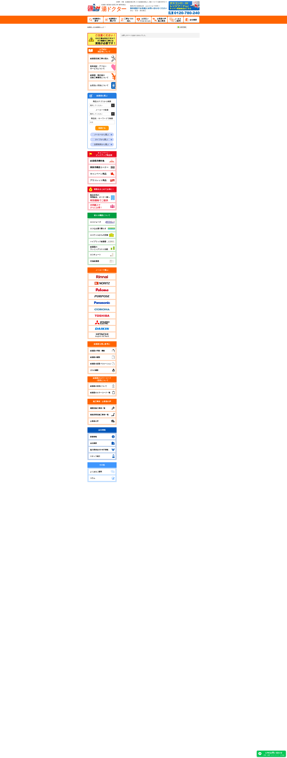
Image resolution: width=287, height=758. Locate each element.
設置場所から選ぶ (101, 144)
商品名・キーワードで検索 (102, 118)
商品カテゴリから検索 (102, 101)
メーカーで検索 (102, 110)
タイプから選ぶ (101, 139)
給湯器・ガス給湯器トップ (95, 27)
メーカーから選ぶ (101, 134)
